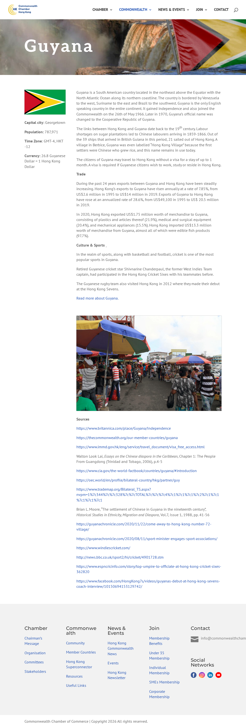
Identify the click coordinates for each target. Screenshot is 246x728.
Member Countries (81, 652)
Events (113, 663)
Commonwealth (133, 10)
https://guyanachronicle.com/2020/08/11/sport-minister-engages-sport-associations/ (146, 538)
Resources (74, 676)
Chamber (100, 10)
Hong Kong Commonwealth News (121, 648)
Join (199, 10)
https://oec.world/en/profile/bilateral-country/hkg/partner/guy (128, 480)
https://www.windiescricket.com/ (103, 547)
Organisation (35, 652)
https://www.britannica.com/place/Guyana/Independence (123, 428)
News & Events (171, 10)
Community (75, 643)
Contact (221, 10)
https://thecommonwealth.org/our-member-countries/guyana (127, 437)
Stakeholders (35, 671)
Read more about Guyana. (97, 298)
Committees (34, 662)
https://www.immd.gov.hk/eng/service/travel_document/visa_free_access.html (140, 446)
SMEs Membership (164, 682)
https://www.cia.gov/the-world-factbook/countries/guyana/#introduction (136, 470)
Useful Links (76, 685)
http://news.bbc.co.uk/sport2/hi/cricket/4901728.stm (120, 557)
